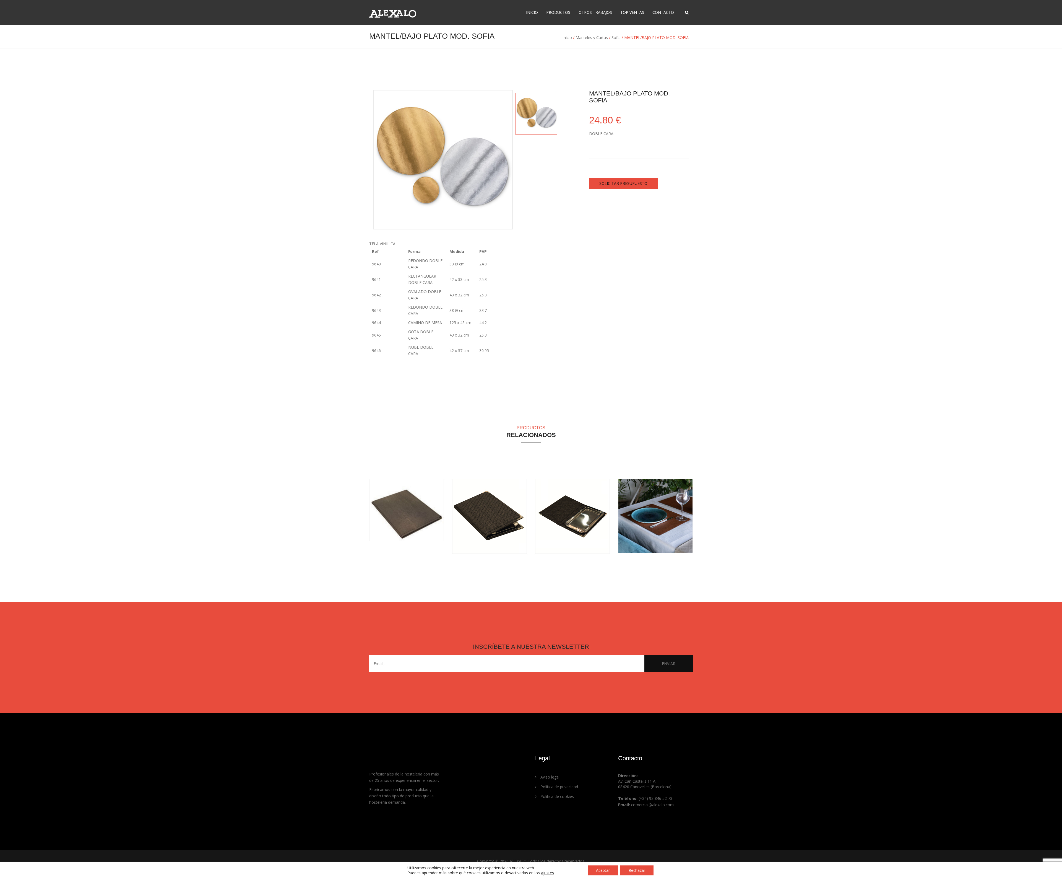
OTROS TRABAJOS (595, 12)
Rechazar (637, 870)
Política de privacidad (558, 786)
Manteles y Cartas (592, 37)
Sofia (616, 37)
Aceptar (603, 870)
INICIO (532, 12)
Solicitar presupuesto (623, 183)
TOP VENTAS (632, 12)
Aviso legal (549, 777)
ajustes (547, 872)
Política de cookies (556, 796)
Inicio (567, 37)
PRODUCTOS (558, 12)
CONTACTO (663, 12)
